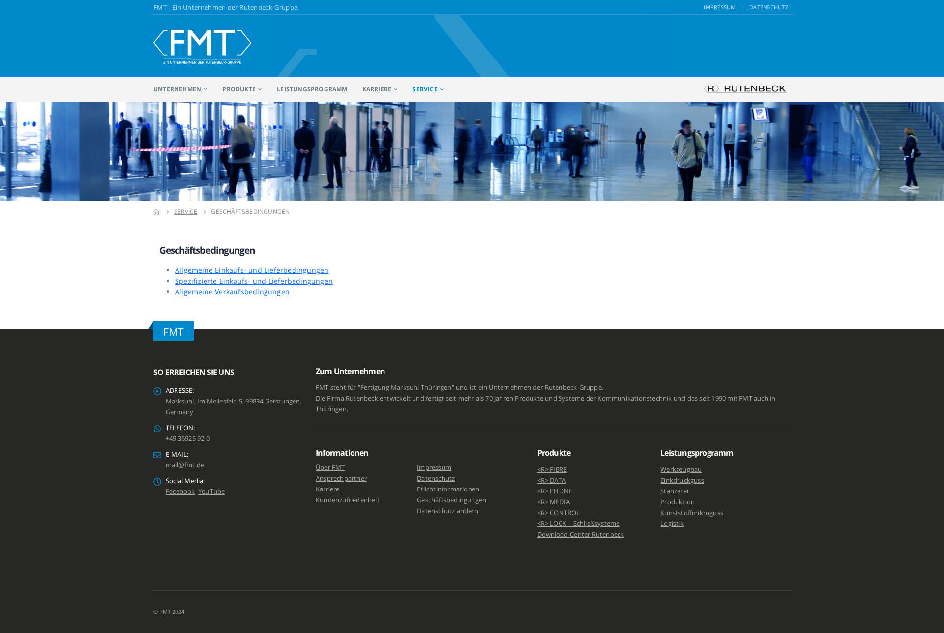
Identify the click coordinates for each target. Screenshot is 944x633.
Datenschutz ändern (447, 511)
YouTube (211, 492)
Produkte (239, 89)
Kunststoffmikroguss (691, 513)
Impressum (720, 7)
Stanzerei (674, 491)
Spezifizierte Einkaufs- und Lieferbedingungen (254, 281)
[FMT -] (202, 46)
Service (425, 89)
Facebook (180, 492)
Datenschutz (768, 7)
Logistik (672, 523)
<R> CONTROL (558, 513)
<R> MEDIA (553, 502)
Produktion (677, 502)
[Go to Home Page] (156, 211)
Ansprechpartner (341, 478)
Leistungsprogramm (312, 89)
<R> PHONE (555, 491)
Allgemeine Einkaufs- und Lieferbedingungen (251, 270)
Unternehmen (177, 89)
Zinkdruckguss (682, 480)
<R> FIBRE (552, 469)
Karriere (377, 89)
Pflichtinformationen (448, 489)
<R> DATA (551, 480)
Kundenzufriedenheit (348, 500)
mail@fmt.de (185, 465)
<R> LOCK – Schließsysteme (578, 523)
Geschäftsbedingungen (451, 500)
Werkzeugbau (681, 469)
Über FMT (330, 467)
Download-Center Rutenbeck (580, 534)
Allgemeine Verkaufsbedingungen (232, 291)
